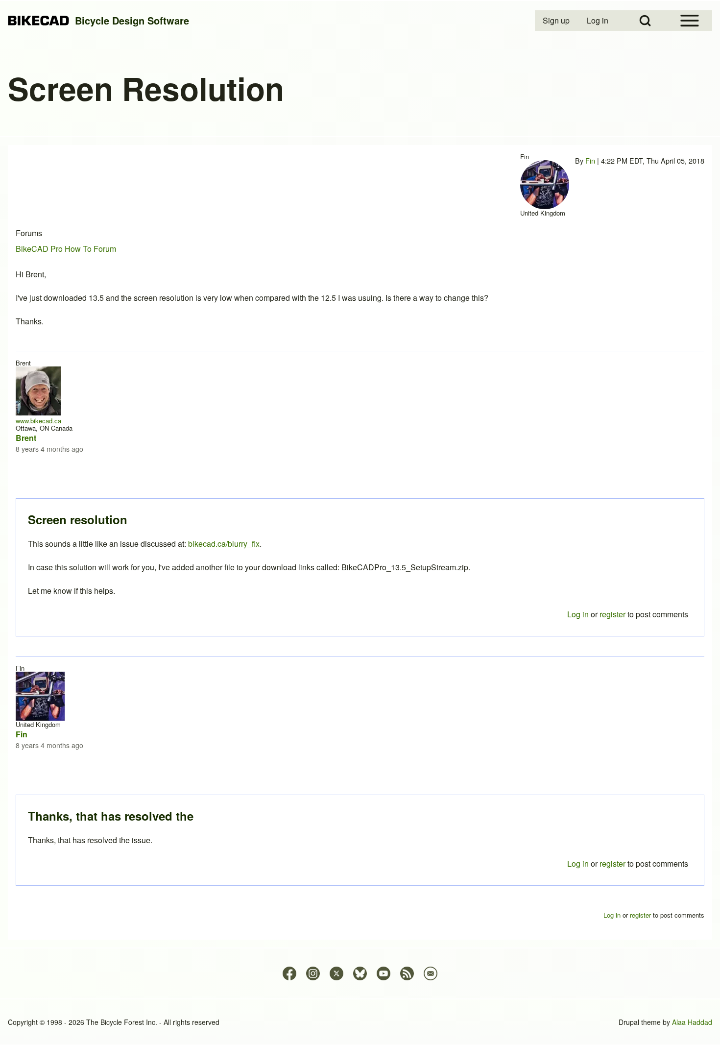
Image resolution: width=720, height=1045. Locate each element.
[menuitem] (557, 20)
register (612, 863)
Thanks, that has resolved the (110, 815)
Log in (578, 863)
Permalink (360, 522)
